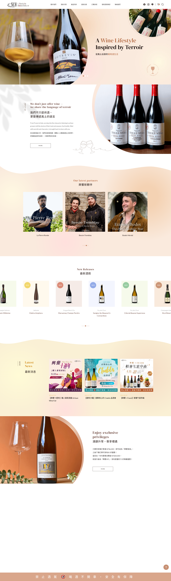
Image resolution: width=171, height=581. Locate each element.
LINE (152, 4)
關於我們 (53, 4)
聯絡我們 (118, 4)
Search (162, 4)
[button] (83, 75)
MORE (41, 145)
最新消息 (84, 4)
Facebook (144, 4)
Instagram (148, 4)
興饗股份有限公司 (18, 5)
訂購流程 (94, 4)
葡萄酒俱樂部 (106, 4)
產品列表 (74, 4)
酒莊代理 (64, 4)
